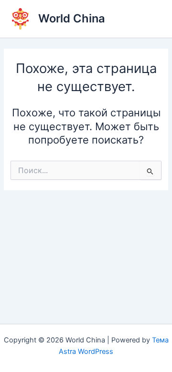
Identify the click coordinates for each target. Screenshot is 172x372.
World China (71, 18)
